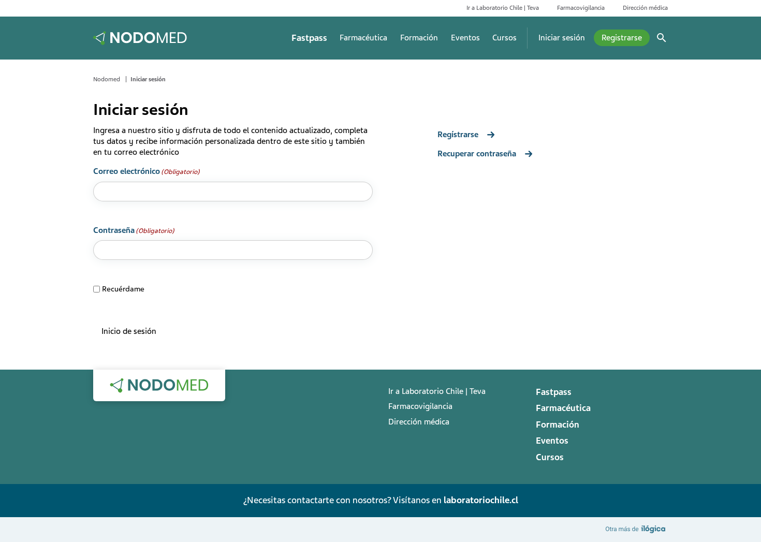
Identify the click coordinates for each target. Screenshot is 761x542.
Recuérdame (119, 289)
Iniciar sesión (561, 38)
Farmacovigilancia (581, 8)
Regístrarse (457, 134)
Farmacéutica (363, 38)
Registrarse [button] (622, 38)
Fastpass (309, 38)
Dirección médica (645, 8)
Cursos (504, 38)
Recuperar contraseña (476, 154)
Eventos (465, 38)
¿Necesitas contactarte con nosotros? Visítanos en (380, 500)
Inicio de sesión (128, 331)
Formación (419, 38)
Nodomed (106, 79)
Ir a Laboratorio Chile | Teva (502, 8)
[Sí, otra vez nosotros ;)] (637, 529)
